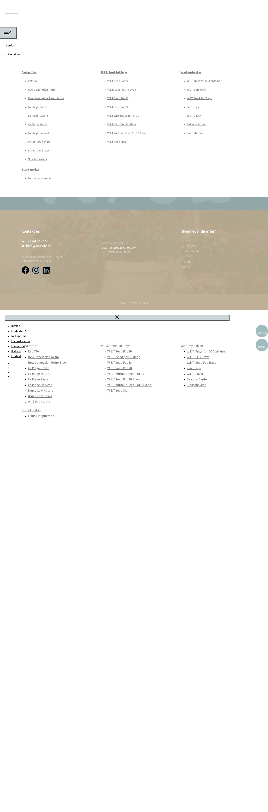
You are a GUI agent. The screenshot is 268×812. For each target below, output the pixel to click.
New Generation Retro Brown (46, 98)
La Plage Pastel (37, 124)
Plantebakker (195, 133)
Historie (186, 262)
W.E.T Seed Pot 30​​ (118, 81)
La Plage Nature (38, 115)
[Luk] (117, 318)
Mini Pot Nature (37, 159)
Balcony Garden (196, 124)
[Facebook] (25, 270)
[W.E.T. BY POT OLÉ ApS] (17, 25)
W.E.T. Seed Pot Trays (114, 72)
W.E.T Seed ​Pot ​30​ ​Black (121, 124)
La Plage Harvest (38, 133)
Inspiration (188, 256)
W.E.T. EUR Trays (196, 89)
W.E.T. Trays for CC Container (204, 81)
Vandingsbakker (191, 72)
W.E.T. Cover (194, 115)
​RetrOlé (33, 81)
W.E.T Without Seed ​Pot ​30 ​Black (127, 133)
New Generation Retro (42, 89)
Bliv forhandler (191, 251)
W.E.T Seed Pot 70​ (118, 107)
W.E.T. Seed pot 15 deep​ (121, 89)
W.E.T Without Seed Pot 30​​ (123, 115)
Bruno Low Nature (39, 142)
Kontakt (187, 267)
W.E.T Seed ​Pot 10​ (117, 98)
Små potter (29, 72)
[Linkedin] (46, 270)
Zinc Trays (193, 107)
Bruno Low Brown (39, 150)
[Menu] (8, 33)
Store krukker (30, 169)
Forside (10, 45)
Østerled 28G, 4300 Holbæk (119, 247)
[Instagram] (36, 270)
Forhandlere (189, 245)
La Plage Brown (37, 107)
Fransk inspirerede (39, 178)
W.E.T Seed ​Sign (116, 142)
